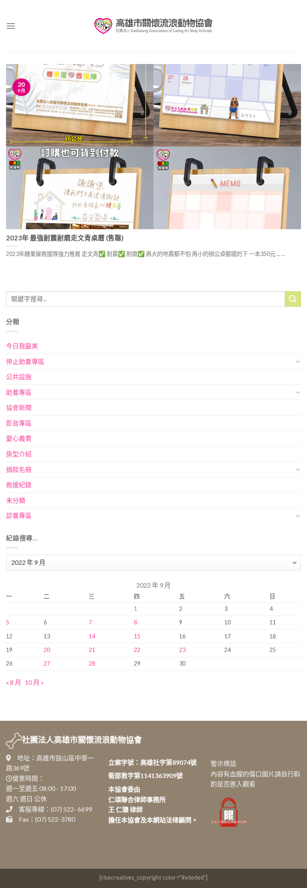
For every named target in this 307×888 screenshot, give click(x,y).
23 (182, 649)
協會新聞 (19, 407)
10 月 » (34, 682)
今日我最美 (22, 346)
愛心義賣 (19, 438)
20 (47, 649)
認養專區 (19, 515)
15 (137, 636)
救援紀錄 (19, 484)
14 (92, 636)
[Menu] (11, 26)
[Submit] (293, 299)
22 (137, 649)
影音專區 (19, 423)
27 (47, 663)
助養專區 (19, 392)
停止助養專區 (25, 361)
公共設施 (19, 376)
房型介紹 (19, 454)
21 (92, 649)
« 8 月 (13, 682)
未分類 (15, 500)
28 (92, 663)
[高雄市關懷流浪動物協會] (153, 26)
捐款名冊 (19, 469)
